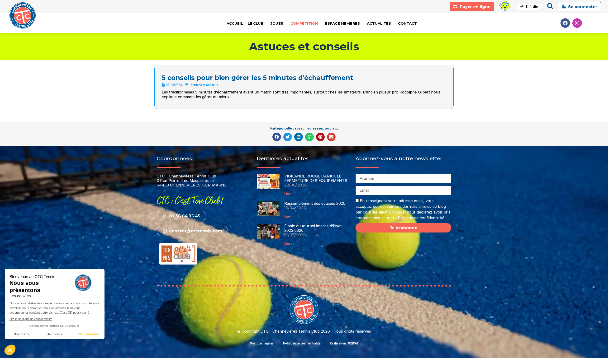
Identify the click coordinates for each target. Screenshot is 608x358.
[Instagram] (577, 23)
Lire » (288, 194)
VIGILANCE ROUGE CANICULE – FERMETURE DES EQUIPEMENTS (315, 178)
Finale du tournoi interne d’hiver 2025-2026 (313, 228)
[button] (276, 137)
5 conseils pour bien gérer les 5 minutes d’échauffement (257, 78)
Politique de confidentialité (301, 343)
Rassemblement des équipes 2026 (314, 203)
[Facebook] (565, 23)
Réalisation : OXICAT (344, 343)
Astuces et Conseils (204, 85)
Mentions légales (262, 343)
